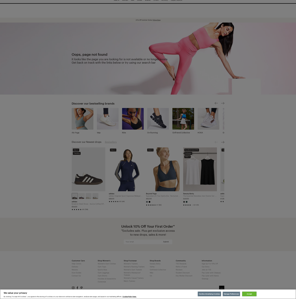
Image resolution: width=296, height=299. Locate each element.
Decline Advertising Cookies (209, 294)
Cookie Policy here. (129, 296)
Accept (249, 294)
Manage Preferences (231, 294)
